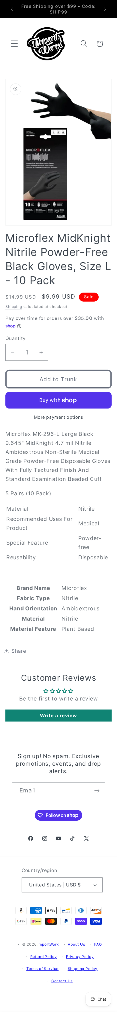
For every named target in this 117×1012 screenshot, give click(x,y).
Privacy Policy (80, 956)
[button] (14, 44)
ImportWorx (48, 944)
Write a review (58, 716)
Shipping (13, 306)
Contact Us (62, 981)
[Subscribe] (97, 790)
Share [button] (18, 651)
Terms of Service (42, 968)
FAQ (98, 944)
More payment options (58, 417)
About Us (76, 944)
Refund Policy (43, 956)
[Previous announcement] (12, 9)
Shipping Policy (83, 968)
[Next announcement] (105, 9)
